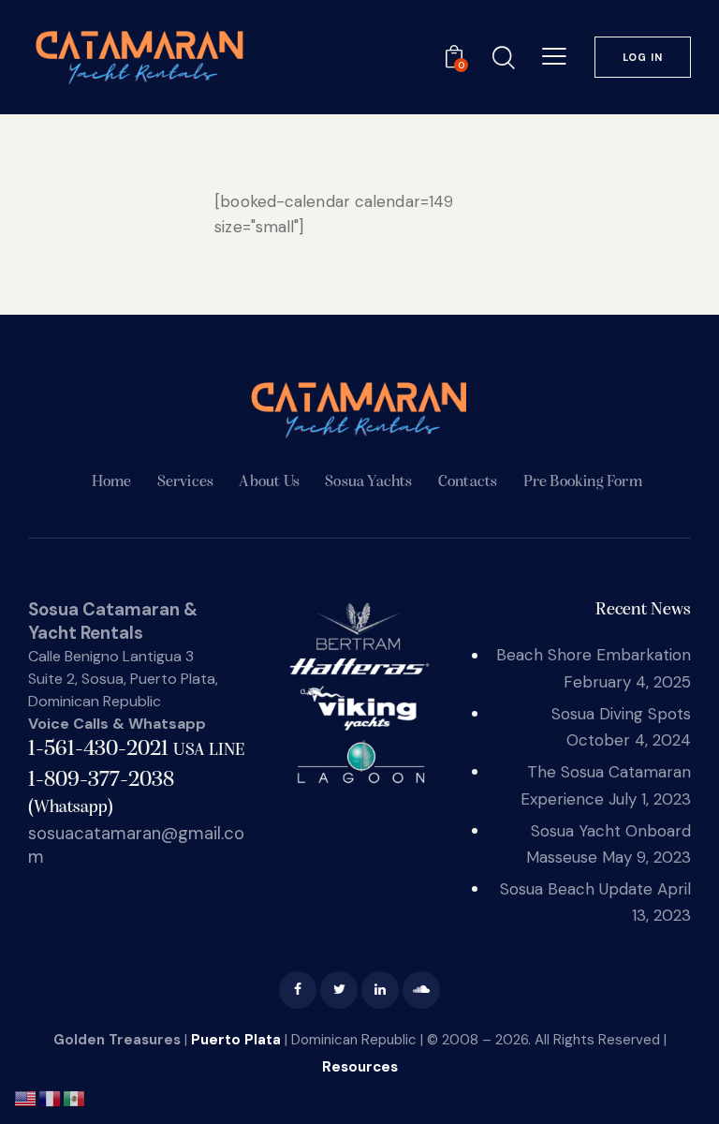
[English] (26, 1097)
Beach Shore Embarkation (593, 654)
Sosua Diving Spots (621, 713)
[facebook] (297, 990)
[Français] (50, 1097)
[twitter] (339, 990)
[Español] (75, 1097)
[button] (554, 55)
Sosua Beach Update (576, 889)
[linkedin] (380, 990)
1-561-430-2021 (136, 749)
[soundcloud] (421, 990)
